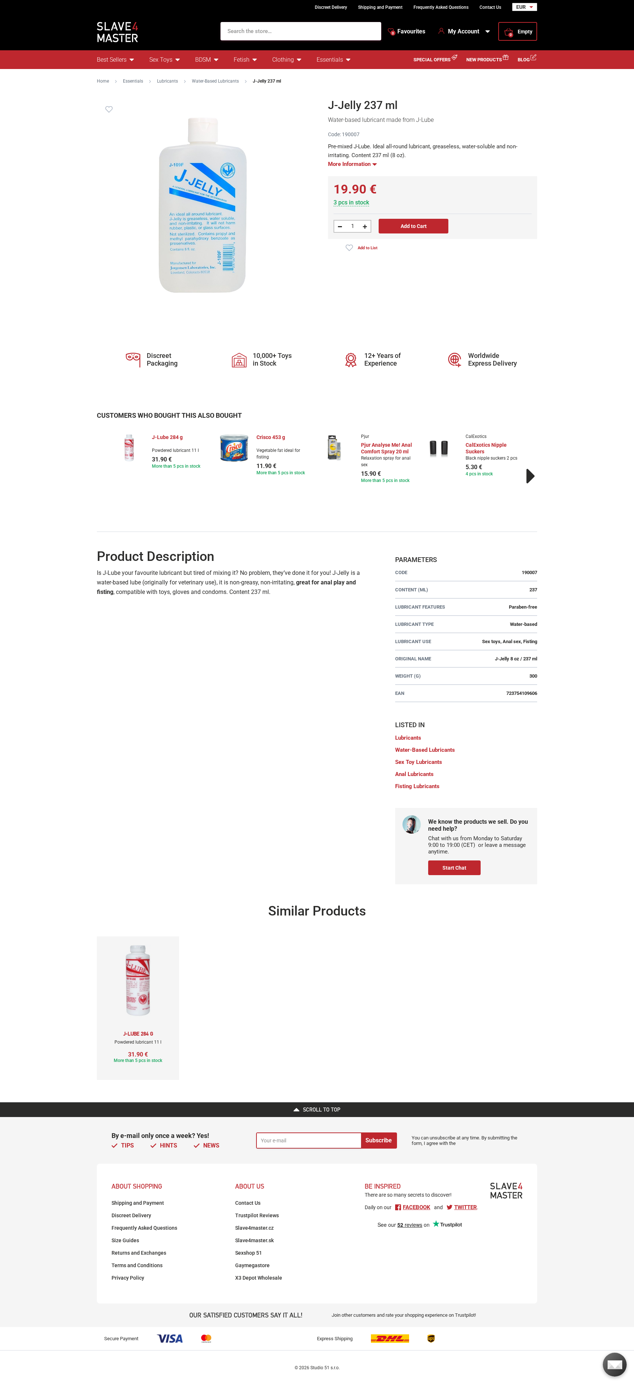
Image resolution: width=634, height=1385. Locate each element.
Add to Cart (414, 226)
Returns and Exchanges (139, 1253)
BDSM (203, 59)
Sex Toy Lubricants (418, 762)
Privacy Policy (128, 1278)
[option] (160, 452)
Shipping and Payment (380, 7)
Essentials (330, 59)
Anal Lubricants (414, 774)
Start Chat (454, 868)
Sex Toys (160, 59)
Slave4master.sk (254, 1240)
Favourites (408, 31)
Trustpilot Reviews (257, 1215)
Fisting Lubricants (417, 786)
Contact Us (490, 7)
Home (103, 81)
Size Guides (125, 1240)
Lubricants (167, 81)
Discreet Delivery (331, 7)
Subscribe (378, 1140)
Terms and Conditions (137, 1265)
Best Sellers (112, 59)
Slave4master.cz (254, 1228)
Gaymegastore (252, 1265)
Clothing (283, 59)
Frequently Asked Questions (441, 7)
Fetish (241, 59)
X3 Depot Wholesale (258, 1278)
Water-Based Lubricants (215, 81)
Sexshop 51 (248, 1253)
